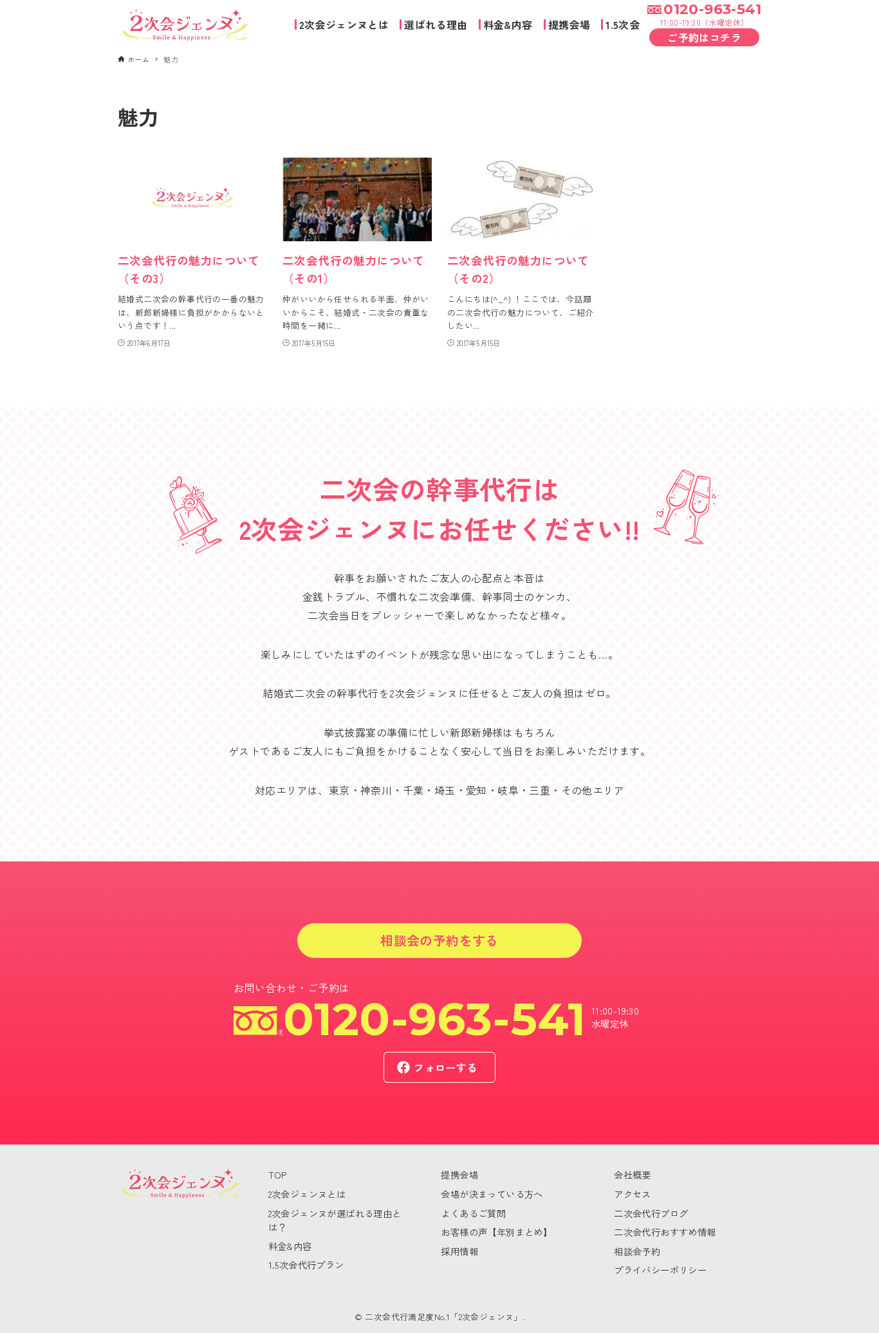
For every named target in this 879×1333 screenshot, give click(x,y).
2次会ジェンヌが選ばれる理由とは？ (335, 1220)
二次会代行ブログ (651, 1213)
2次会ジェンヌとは (307, 1193)
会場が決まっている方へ (491, 1193)
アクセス (632, 1193)
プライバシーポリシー (660, 1269)
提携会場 (459, 1174)
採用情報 (459, 1251)
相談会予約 (637, 1251)
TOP (277, 1174)
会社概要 (632, 1174)
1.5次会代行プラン (306, 1264)
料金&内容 (290, 1246)
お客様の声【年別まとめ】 (496, 1231)
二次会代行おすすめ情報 (665, 1231)
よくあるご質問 (473, 1213)
